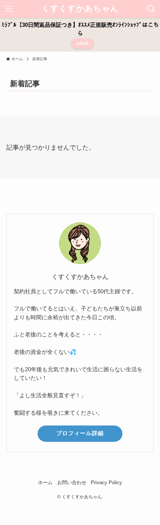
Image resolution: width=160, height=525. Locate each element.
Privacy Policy (106, 482)
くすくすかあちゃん (80, 9)
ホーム (45, 482)
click (83, 43)
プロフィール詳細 (80, 433)
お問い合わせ (71, 482)
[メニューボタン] (9, 9)
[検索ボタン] (151, 9)
